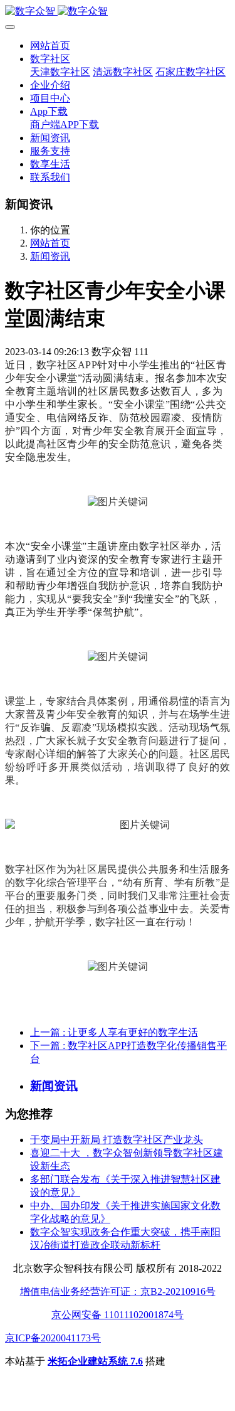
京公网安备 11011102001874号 (117, 1314)
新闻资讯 (50, 256)
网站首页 (50, 45)
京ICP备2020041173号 (53, 1338)
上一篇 (114, 1032)
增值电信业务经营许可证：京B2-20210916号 (118, 1291)
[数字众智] (117, 11)
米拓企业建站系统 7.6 (95, 1361)
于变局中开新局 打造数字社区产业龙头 (116, 1139)
